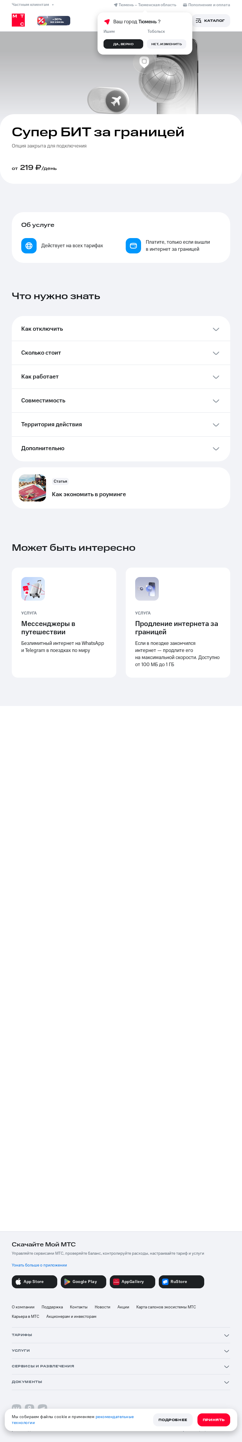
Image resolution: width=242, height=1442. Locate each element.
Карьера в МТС (25, 1317)
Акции (123, 1307)
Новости (102, 1307)
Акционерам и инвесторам (71, 1317)
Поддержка (52, 1307)
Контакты (79, 1307)
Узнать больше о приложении (39, 1265)
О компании (23, 1307)
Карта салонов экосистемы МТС (166, 1307)
